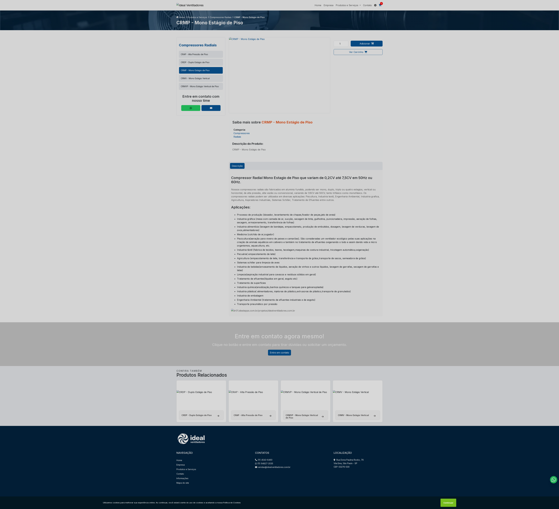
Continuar (448, 503)
